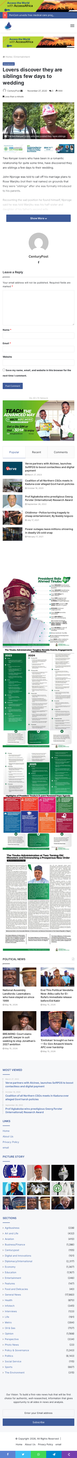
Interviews (11, 1311)
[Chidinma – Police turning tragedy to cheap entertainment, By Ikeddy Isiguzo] (12, 518)
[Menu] (72, 25)
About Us (8, 1136)
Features (10, 1283)
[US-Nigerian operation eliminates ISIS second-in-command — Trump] (62, 1203)
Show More (37, 218)
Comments (61, 452)
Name (7, 329)
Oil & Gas (10, 1328)
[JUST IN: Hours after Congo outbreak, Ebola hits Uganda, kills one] (38, 1188)
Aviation (9, 1239)
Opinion (9, 1333)
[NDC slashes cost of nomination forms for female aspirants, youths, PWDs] (14, 1171)
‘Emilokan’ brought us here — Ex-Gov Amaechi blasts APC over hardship (57, 1044)
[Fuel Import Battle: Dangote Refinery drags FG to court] (14, 1203)
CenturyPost (13, 90)
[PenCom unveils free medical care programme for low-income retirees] (62, 1173)
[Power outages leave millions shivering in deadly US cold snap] (12, 534)
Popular (14, 452)
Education (10, 1272)
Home (8, 56)
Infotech (10, 1305)
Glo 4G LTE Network (38, 398)
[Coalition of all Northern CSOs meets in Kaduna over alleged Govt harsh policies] (12, 485)
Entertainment (22, 56)
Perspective (12, 1339)
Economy (10, 1266)
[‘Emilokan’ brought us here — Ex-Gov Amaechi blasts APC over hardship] (57, 1024)
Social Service (13, 1361)
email (6, 1147)
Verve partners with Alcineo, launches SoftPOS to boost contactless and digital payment (49, 467)
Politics (9, 1355)
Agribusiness (12, 1227)
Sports (8, 1367)
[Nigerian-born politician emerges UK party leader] (14, 1188)
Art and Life (11, 1233)
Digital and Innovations (18, 1255)
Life (7, 1316)
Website (7, 356)
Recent (36, 452)
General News (13, 1294)
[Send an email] (21, 90)
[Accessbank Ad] (38, 41)
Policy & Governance (17, 1350)
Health (8, 1300)
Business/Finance (15, 1244)
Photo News (12, 1344)
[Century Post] (8, 25)
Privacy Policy (11, 1142)
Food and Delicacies (16, 1289)
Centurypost (12, 1250)
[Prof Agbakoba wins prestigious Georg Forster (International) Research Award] (12, 501)
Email (7, 343)
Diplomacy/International (18, 1261)
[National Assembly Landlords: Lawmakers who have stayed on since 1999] (19, 977)
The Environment (15, 1372)
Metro (8, 1322)
